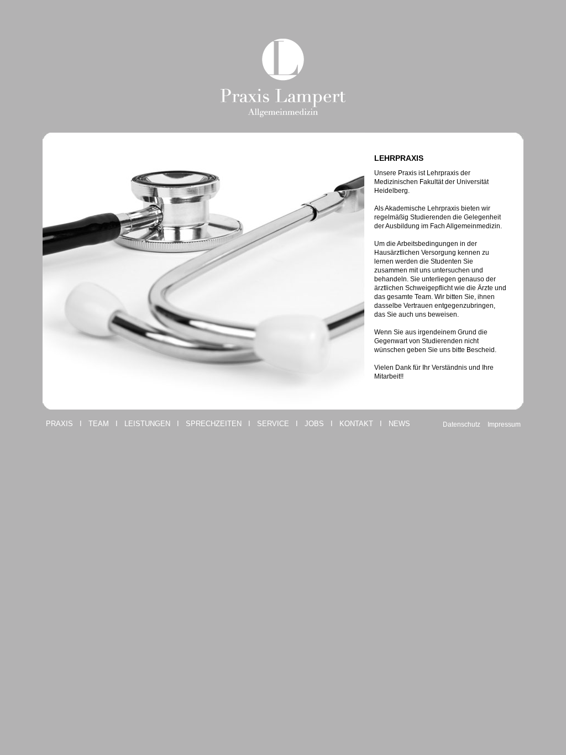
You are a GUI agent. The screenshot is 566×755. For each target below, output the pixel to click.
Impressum (504, 424)
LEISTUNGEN (147, 424)
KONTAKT (356, 424)
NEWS (399, 424)
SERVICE (273, 424)
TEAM (98, 424)
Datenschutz (461, 424)
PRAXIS (59, 424)
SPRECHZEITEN (214, 424)
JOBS (314, 424)
